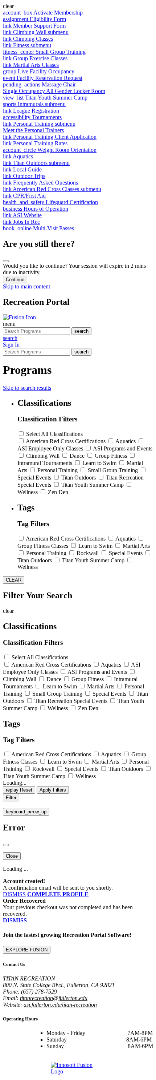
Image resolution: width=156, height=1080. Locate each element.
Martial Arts (136, 546)
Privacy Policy (102, 1058)
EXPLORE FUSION (27, 949)
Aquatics (125, 441)
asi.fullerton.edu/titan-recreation (60, 1005)
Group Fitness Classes (42, 546)
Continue (15, 279)
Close (12, 856)
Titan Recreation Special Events (70, 701)
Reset (19, 790)
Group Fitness (111, 456)
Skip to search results (27, 388)
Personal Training (57, 470)
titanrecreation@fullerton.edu (53, 998)
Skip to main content (26, 286)
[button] (78, 6)
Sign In (11, 344)
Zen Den (58, 492)
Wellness (27, 492)
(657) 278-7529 (39, 991)
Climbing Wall (42, 456)
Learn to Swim (99, 463)
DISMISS (14, 894)
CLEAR (13, 580)
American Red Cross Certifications (66, 441)
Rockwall (88, 553)
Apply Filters (53, 790)
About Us (41, 1058)
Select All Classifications (54, 434)
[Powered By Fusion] (78, 1069)
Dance (77, 456)
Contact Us (16, 1058)
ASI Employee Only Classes (50, 448)
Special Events (34, 477)
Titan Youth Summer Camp (92, 485)
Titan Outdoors (78, 477)
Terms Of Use (70, 1058)
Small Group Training (113, 470)
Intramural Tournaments (44, 463)
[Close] (6, 261)
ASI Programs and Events (122, 448)
